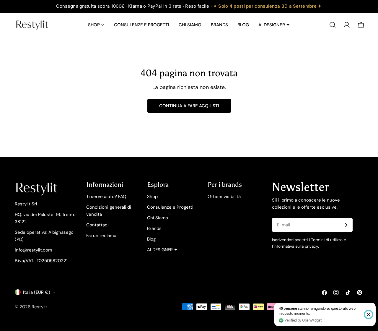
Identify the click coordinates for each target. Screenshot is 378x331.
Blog (151, 239)
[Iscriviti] (346, 225)
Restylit (39, 307)
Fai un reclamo (101, 235)
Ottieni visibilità (224, 196)
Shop (152, 196)
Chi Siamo (157, 218)
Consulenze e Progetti (170, 207)
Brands (154, 228)
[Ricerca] (332, 25)
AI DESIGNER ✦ (162, 250)
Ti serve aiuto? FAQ (106, 196)
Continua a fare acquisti (189, 106)
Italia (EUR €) (36, 292)
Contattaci (97, 225)
